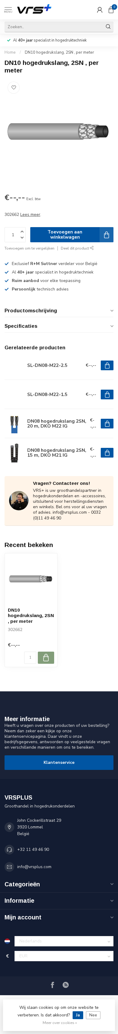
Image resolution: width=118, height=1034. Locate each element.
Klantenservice (59, 762)
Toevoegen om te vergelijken (29, 248)
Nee (93, 1015)
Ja (78, 1015)
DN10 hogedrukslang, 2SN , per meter (59, 52)
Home (10, 52)
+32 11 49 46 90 (33, 849)
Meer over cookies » (60, 1022)
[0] (111, 10)
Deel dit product (75, 248)
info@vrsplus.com (34, 867)
